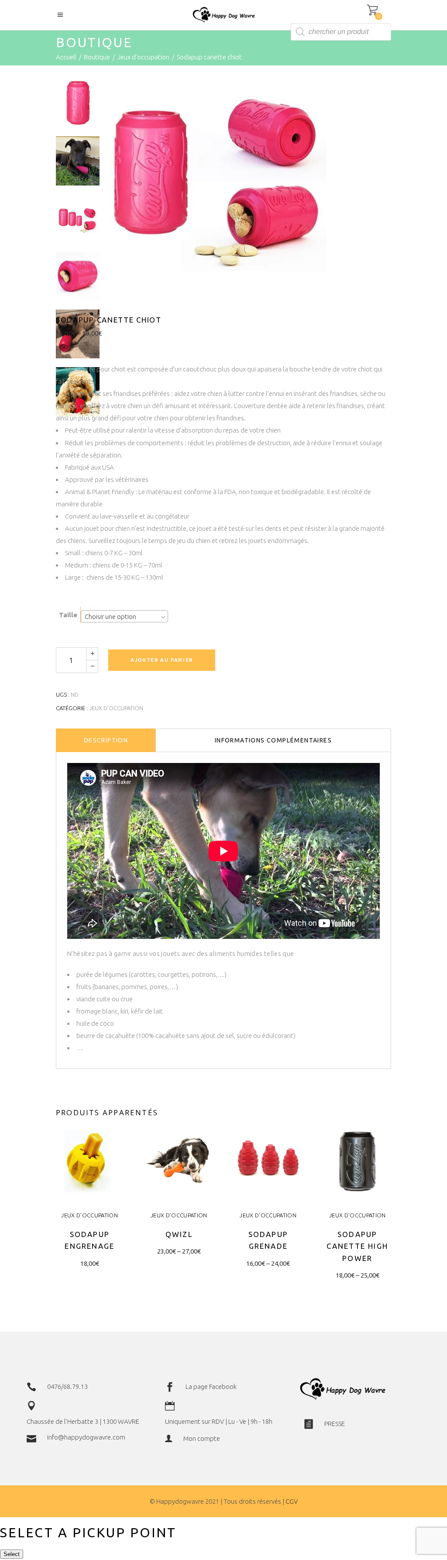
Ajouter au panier (162, 660)
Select (11, 1554)
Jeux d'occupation (143, 57)
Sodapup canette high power (357, 1246)
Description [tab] (106, 740)
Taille (68, 615)
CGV (291, 1501)
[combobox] (124, 616)
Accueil (66, 57)
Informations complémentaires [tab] (273, 740)
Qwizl (179, 1234)
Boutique (97, 57)
